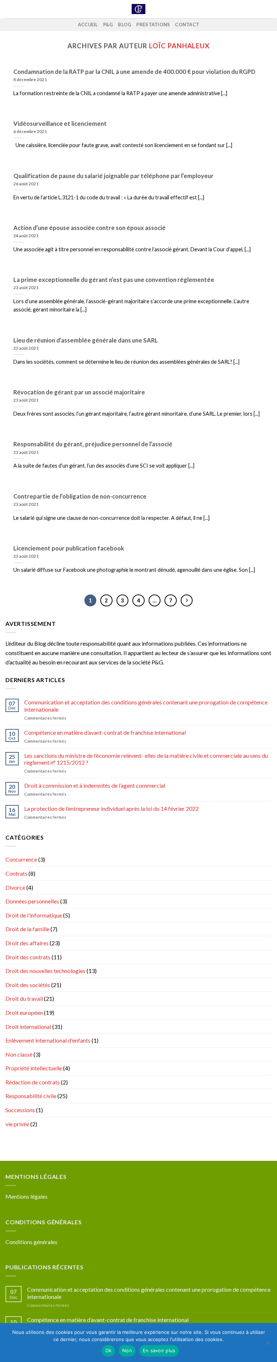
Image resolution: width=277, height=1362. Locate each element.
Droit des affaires (27, 942)
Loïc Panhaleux (179, 46)
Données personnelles (32, 901)
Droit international (28, 1026)
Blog (124, 24)
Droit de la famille (27, 928)
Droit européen (24, 1012)
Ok (108, 1350)
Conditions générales (31, 1241)
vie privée (17, 1123)
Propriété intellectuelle (33, 1068)
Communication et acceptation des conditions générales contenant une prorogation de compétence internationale (146, 705)
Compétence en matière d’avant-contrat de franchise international (105, 732)
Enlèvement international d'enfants (48, 1040)
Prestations (153, 24)
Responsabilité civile (30, 1095)
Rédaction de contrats (32, 1082)
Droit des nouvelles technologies (45, 970)
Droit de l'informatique (33, 915)
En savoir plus (159, 1350)
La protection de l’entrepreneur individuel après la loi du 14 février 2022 (111, 808)
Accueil (88, 24)
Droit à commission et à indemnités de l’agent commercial (94, 785)
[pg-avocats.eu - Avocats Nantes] (139, 9)
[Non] (268, 1344)
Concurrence (21, 859)
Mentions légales (26, 1196)
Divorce (15, 887)
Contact (187, 24)
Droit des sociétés (27, 984)
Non (127, 1350)
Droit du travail (24, 998)
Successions (20, 1109)
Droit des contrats (27, 957)
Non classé (18, 1054)
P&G (108, 24)
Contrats (16, 873)
